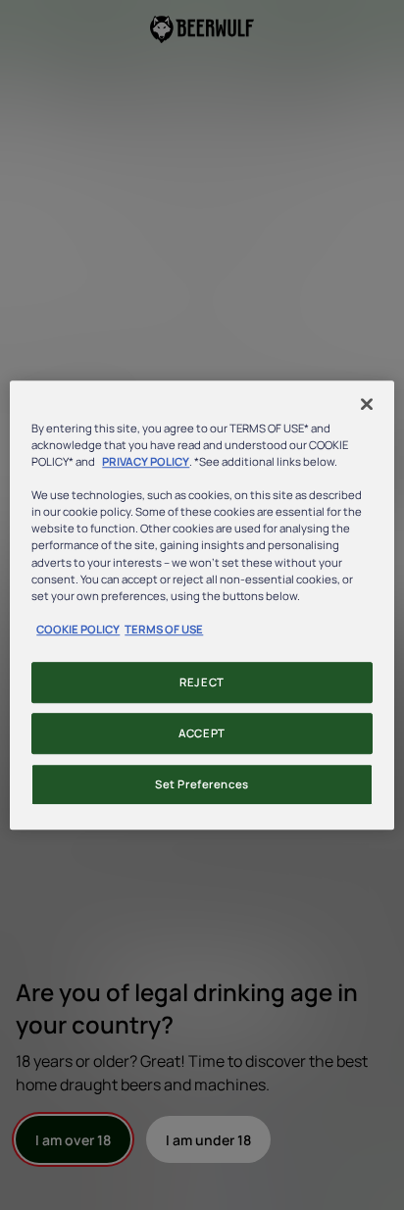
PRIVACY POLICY (145, 461)
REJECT (201, 682)
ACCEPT (201, 733)
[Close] (366, 404)
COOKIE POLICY (78, 629)
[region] (201, 605)
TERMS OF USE (164, 629)
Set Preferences (202, 784)
